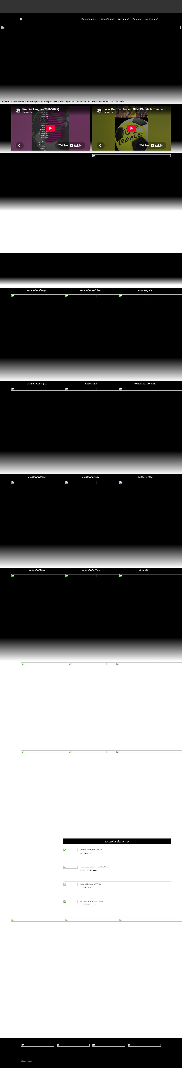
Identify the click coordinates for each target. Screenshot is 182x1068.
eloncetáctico (107, 18)
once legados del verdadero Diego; (92, 901)
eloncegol (137, 18)
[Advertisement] (85, 6)
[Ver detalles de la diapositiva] (91, 28)
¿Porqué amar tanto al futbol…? (91, 850)
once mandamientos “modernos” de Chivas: (94, 867)
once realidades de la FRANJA (90, 884)
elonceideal (151, 18)
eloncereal (122, 18)
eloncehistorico (88, 18)
